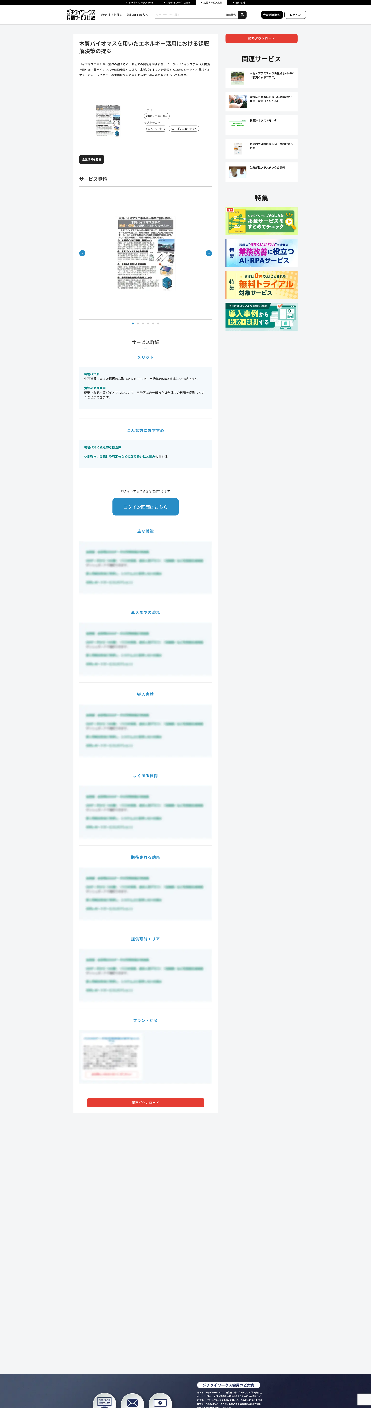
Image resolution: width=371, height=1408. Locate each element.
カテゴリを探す (112, 14)
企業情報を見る (91, 159)
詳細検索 (231, 15)
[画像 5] (153, 323)
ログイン (295, 15)
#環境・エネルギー (157, 116)
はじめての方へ (137, 14)
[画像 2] (138, 323)
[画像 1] (133, 323)
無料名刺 (240, 2)
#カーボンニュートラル (184, 128)
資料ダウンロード (145, 1102)
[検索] (242, 15)
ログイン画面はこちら (145, 507)
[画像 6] (158, 323)
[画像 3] (143, 323)
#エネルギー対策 (155, 128)
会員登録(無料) (272, 15)
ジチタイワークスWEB (178, 2)
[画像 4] (148, 323)
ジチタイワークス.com (141, 2)
